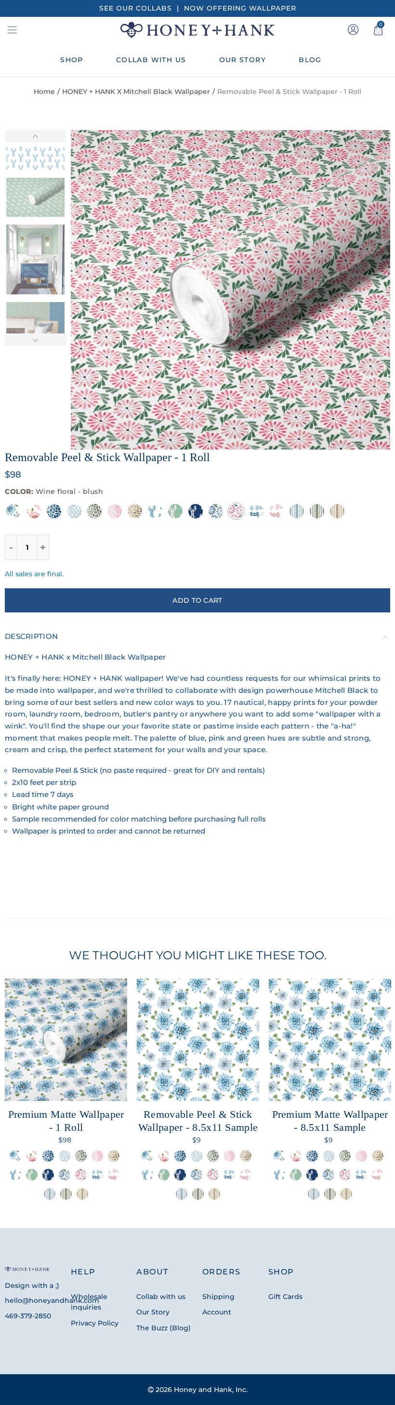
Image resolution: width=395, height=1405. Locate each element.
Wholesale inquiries (89, 1302)
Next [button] (364, 290)
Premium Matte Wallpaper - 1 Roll (66, 1120)
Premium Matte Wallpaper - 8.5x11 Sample (330, 1120)
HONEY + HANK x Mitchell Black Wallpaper (136, 91)
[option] (230, 290)
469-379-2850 (28, 1316)
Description (31, 636)
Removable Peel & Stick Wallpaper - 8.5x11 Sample (198, 1120)
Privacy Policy (94, 1323)
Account (216, 1312)
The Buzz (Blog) (163, 1328)
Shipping (218, 1296)
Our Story (153, 1312)
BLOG (310, 59)
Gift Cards (285, 1296)
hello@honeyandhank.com (52, 1300)
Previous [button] (96, 290)
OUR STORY (242, 59)
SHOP (71, 59)
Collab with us (160, 1296)
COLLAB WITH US (151, 59)
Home (44, 91)
